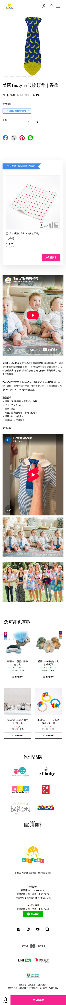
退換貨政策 (41, 985)
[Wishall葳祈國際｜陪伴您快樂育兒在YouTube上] (37, 931)
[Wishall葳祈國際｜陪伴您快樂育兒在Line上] (47, 931)
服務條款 (22, 985)
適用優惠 (7, 104)
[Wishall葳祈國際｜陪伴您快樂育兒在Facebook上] (18, 931)
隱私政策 (31, 985)
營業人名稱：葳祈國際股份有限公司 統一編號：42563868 (33, 988)
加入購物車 (51, 257)
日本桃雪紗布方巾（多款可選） (24, 233)
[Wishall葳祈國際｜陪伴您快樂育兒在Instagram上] (28, 931)
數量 (5, 120)
